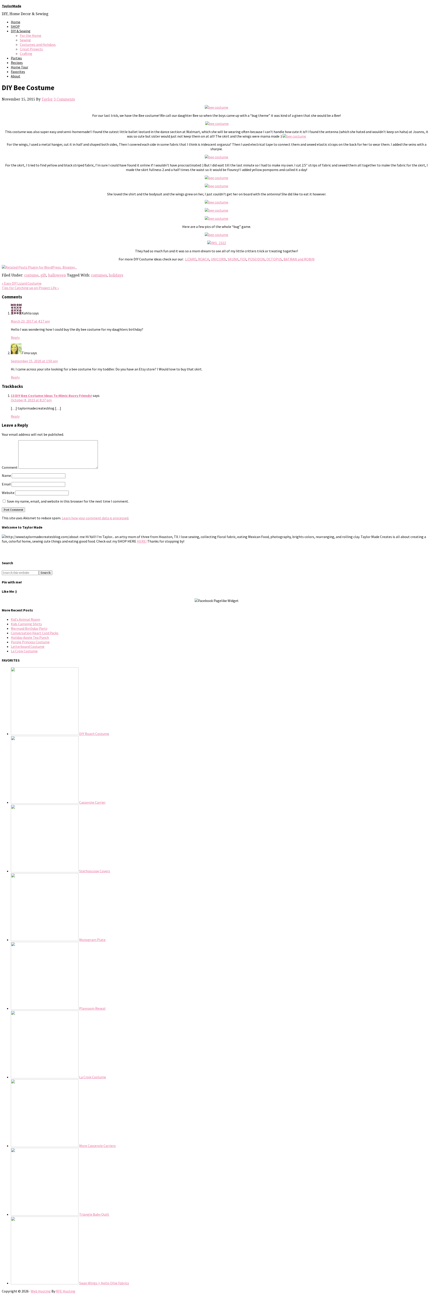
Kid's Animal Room (25, 619)
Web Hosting (41, 1291)
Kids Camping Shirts (26, 624)
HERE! (142, 541)
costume (31, 275)
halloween (57, 275)
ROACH (203, 259)
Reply (15, 337)
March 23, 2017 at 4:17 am (30, 321)
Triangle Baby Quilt (94, 1214)
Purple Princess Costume (30, 642)
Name (6, 475)
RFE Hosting (65, 1291)
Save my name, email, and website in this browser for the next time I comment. (68, 501)
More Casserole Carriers (97, 1145)
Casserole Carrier (92, 802)
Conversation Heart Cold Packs (34, 633)
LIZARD (190, 259)
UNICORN (218, 259)
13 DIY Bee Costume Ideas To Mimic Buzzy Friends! (51, 395)
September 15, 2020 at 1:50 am (34, 361)
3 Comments (64, 99)
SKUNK (233, 259)
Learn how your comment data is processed (95, 518)
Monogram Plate (92, 939)
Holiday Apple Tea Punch (30, 637)
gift (43, 275)
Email (6, 484)
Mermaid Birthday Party (29, 628)
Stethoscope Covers (94, 871)
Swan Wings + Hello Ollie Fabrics (104, 1283)
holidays (116, 275)
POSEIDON (256, 259)
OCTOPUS (274, 259)
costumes (99, 275)
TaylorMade (11, 6)
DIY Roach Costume (94, 733)
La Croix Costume (24, 651)
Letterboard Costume (27, 646)
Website (8, 492)
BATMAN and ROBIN (299, 259)
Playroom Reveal (92, 1008)
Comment (10, 467)
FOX (243, 259)
